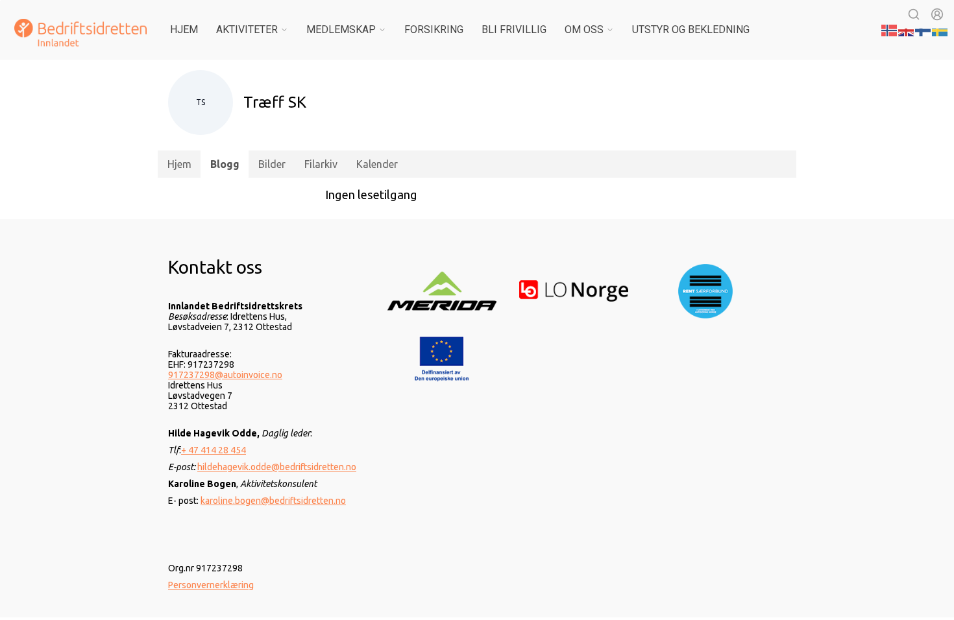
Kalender (377, 164)
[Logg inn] (937, 14)
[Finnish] (923, 29)
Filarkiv (320, 164)
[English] (906, 29)
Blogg (224, 164)
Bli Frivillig (514, 29)
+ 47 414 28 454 (213, 450)
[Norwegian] (889, 29)
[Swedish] (940, 29)
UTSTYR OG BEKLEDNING (691, 29)
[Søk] (913, 14)
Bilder (272, 164)
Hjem (184, 29)
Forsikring (433, 29)
